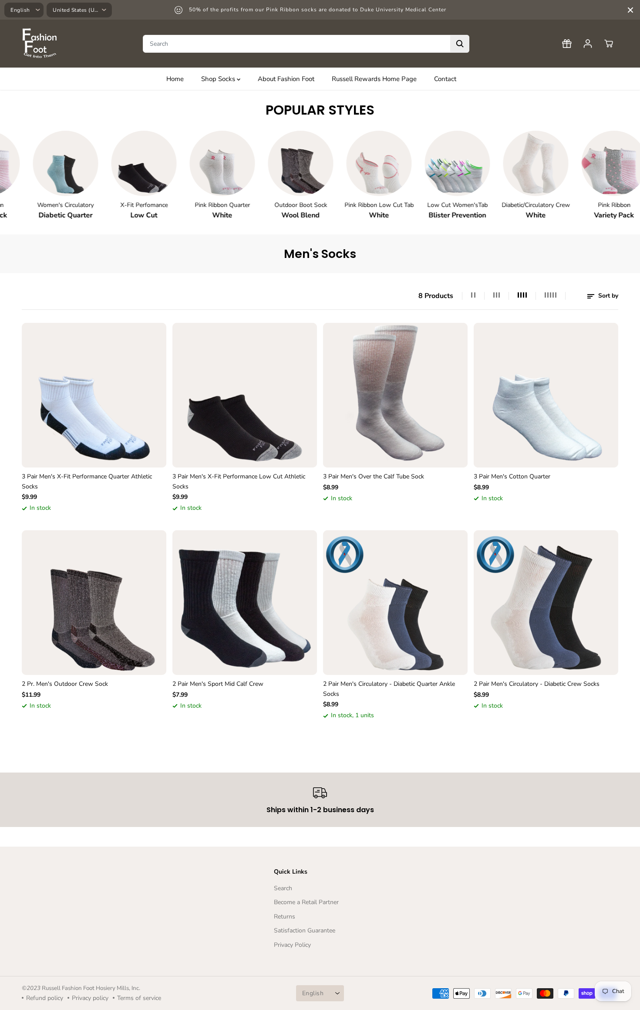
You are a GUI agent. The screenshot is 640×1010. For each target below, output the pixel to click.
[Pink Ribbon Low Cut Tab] (351, 163)
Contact (445, 79)
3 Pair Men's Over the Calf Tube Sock (373, 476)
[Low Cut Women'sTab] (429, 163)
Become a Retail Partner (306, 902)
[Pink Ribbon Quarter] (194, 163)
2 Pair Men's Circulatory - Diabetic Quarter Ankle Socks (389, 689)
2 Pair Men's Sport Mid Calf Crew (217, 684)
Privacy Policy (292, 945)
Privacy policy (90, 998)
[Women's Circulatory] (37, 163)
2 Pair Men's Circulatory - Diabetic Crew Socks (537, 684)
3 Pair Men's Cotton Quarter (512, 476)
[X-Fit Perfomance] (115, 163)
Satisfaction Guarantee (304, 930)
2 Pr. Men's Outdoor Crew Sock (65, 684)
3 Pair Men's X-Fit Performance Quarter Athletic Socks (87, 481)
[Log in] (587, 43)
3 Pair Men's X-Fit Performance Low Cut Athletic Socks (238, 481)
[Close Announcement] (630, 10)
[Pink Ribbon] (586, 163)
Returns (284, 916)
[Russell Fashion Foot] (39, 43)
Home (175, 79)
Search (283, 888)
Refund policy (44, 998)
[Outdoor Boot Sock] (272, 163)
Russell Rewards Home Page (374, 79)
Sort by (607, 295)
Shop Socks (219, 79)
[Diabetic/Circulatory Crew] (507, 163)
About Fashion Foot (286, 79)
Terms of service (139, 998)
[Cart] (608, 43)
